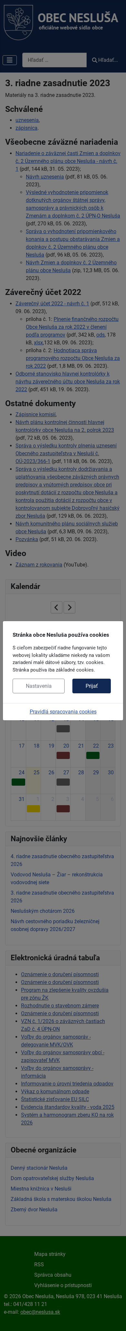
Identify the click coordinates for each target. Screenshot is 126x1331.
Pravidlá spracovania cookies (63, 712)
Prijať (92, 686)
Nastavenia (39, 686)
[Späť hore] (115, 1319)
